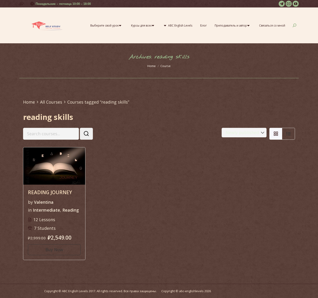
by (30, 202)
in (30, 210)
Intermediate (46, 210)
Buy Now (54, 249)
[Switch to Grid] (275, 134)
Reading (70, 210)
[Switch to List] (288, 134)
